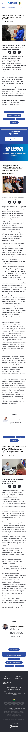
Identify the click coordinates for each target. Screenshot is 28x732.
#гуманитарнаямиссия (14, 115)
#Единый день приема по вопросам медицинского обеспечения (14, 654)
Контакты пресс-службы (7, 683)
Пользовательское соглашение (14, 714)
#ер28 (20, 119)
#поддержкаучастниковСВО (14, 662)
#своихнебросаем (8, 119)
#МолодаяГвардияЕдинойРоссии (14, 112)
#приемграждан (14, 649)
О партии (5, 676)
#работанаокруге (9, 437)
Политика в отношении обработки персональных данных (14, 717)
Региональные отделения (6, 679)
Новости (20, 7)
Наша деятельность (12, 7)
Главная (3, 7)
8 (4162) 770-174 (14, 689)
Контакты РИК (19, 678)
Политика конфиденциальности (14, 715)
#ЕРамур (14, 122)
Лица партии (18, 676)
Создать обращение (14, 139)
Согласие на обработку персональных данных (14, 719)
